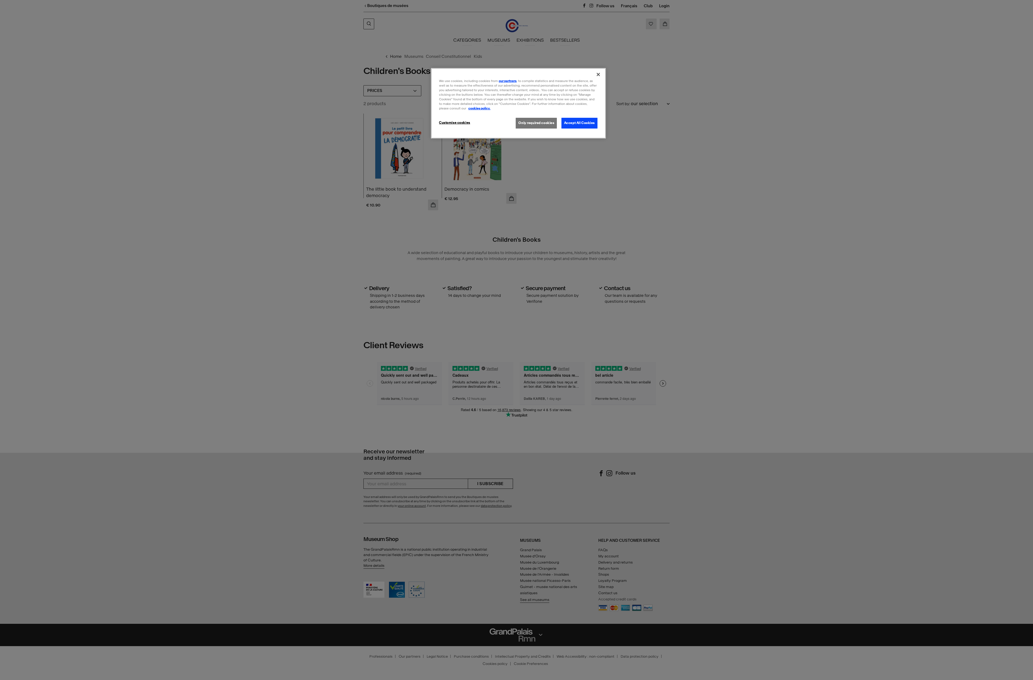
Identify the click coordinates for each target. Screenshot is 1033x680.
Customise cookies (454, 122)
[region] (518, 103)
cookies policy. (479, 108)
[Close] (598, 74)
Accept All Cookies (579, 122)
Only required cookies (536, 122)
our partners (507, 81)
